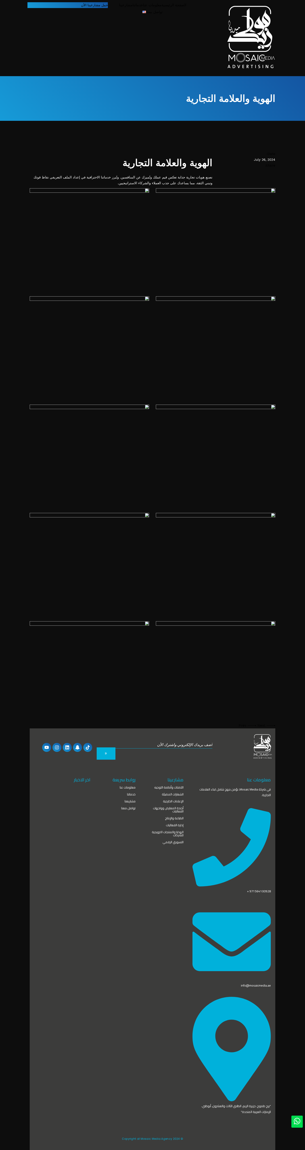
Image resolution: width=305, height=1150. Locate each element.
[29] (89, 239)
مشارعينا (126, 5)
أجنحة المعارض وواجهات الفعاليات (168, 809)
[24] (89, 672)
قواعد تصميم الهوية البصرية (53, 795)
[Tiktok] (87, 747)
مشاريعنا (130, 801)
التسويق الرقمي (173, 842)
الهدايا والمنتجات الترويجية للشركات (168, 833)
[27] (89, 347)
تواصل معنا (154, 12)
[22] (89, 564)
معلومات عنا (152, 5)
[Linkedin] (67, 747)
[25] (215, 672)
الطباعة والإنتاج (174, 818)
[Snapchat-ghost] (77, 747)
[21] (215, 455)
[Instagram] (56, 747)
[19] (215, 347)
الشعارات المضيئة (173, 794)
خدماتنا (138, 5)
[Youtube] (46, 747)
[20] (89, 455)
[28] (215, 239)
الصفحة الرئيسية (174, 5)
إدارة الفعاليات (175, 825)
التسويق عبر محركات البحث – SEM (57, 817)
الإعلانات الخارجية (173, 801)
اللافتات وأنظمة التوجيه (169, 787)
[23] (215, 564)
